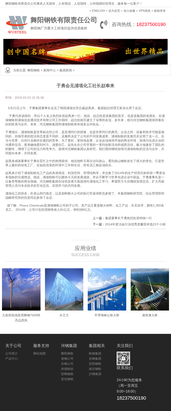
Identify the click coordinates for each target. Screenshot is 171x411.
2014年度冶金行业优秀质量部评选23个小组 (135, 224)
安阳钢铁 (95, 363)
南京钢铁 (95, 369)
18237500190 (151, 24)
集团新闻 (65, 70)
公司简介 (11, 353)
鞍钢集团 (95, 353)
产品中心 (11, 358)
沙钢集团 (95, 374)
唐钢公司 (67, 358)
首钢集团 (95, 358)
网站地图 (39, 353)
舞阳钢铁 (33, 70)
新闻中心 (49, 70)
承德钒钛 (67, 369)
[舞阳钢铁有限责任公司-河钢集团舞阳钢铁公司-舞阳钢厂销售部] (16, 24)
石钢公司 (67, 363)
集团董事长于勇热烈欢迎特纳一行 (128, 218)
